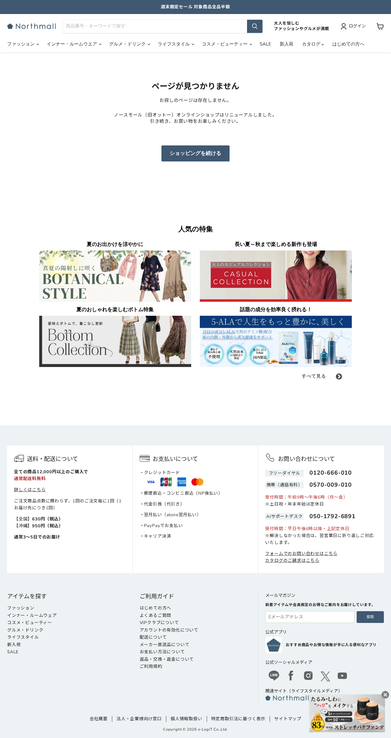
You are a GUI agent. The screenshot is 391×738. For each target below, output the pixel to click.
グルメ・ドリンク (128, 44)
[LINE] (274, 676)
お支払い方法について (162, 652)
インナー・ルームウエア (72, 44)
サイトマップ (287, 719)
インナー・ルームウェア (32, 615)
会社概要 (99, 719)
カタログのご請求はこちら (292, 560)
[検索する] (254, 26)
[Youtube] (342, 676)
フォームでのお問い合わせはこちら (301, 554)
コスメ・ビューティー (225, 44)
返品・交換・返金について (167, 659)
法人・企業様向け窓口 (139, 719)
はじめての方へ (348, 44)
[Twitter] (325, 676)
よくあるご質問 (155, 615)
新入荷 (286, 44)
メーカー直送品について (164, 645)
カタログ (311, 44)
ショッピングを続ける (195, 153)
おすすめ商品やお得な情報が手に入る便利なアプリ (331, 645)
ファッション (21, 44)
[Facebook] (291, 676)
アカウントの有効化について (169, 630)
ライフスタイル (174, 44)
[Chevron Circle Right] (339, 377)
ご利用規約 (151, 666)
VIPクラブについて (159, 622)
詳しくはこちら (30, 490)
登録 (370, 616)
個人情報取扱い (186, 719)
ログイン (357, 26)
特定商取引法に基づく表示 (238, 719)
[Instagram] (308, 676)
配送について (153, 637)
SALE (265, 44)
